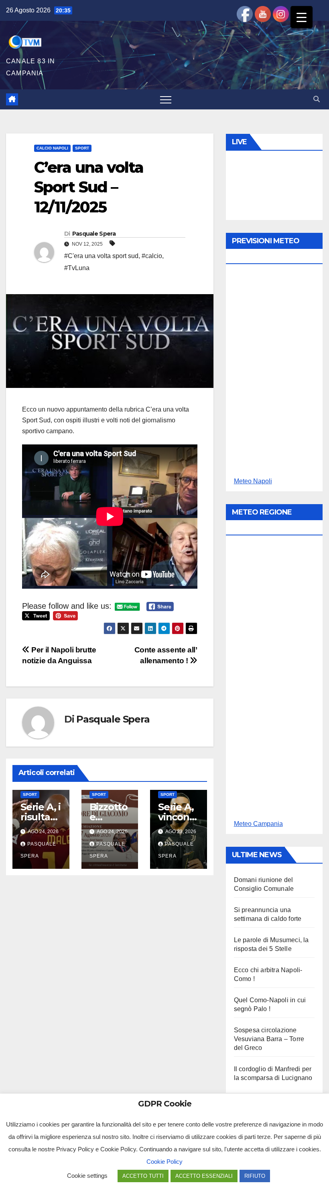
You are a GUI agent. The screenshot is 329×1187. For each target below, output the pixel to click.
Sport (82, 148)
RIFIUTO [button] (254, 1176)
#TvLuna (76, 267)
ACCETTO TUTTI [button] (143, 1176)
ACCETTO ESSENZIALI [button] (204, 1176)
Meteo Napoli (253, 481)
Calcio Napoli (52, 148)
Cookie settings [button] (87, 1175)
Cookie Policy (164, 1161)
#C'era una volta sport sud (101, 255)
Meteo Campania (258, 823)
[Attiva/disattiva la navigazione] (166, 99)
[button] (316, 99)
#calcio (152, 255)
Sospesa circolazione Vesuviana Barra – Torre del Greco (269, 1039)
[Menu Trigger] (301, 17)
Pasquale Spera (94, 233)
